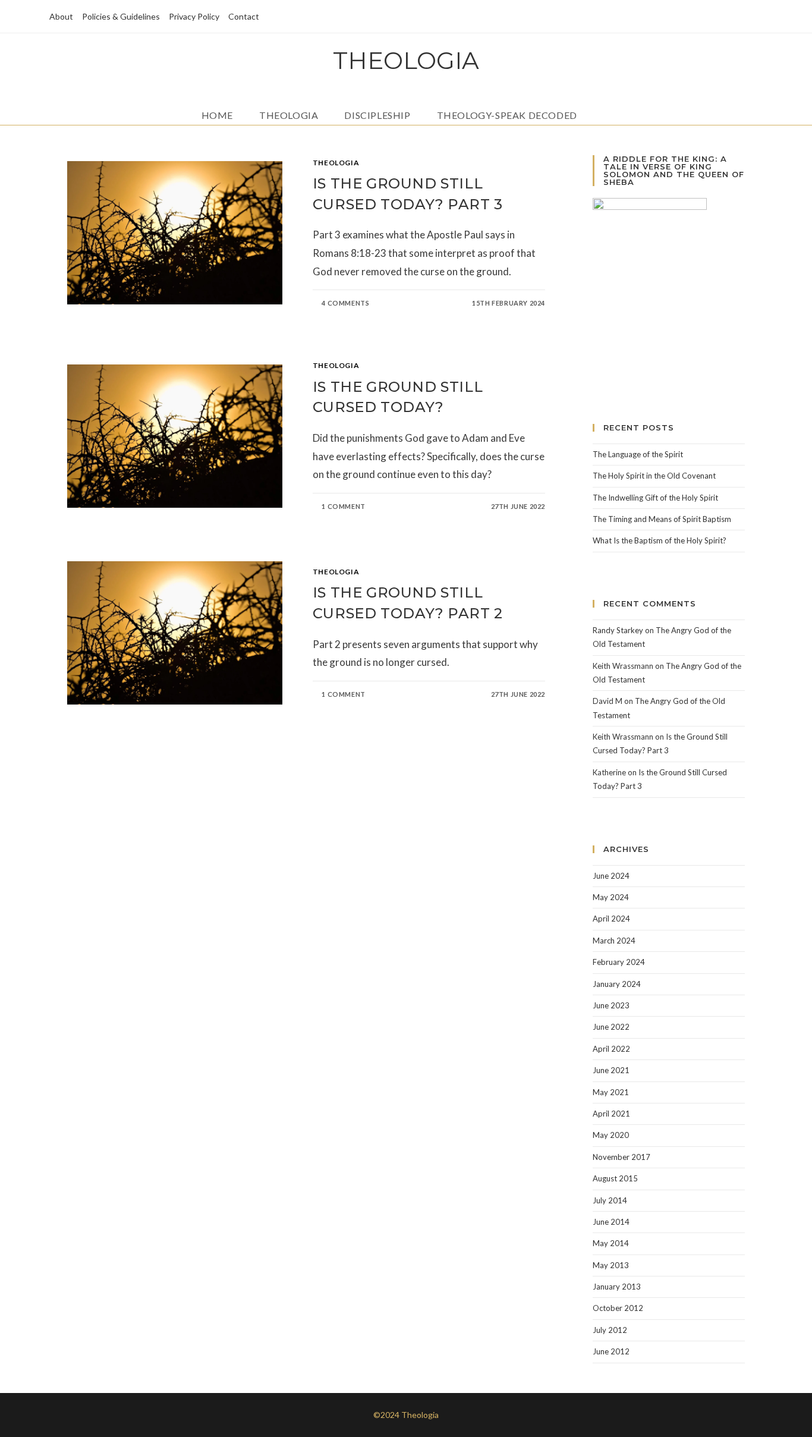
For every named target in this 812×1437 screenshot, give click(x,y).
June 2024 (611, 876)
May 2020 (611, 1135)
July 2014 (610, 1200)
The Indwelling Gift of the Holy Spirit (655, 497)
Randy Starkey (618, 630)
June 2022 (611, 1027)
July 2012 (610, 1330)
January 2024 (617, 984)
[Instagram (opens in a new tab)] (740, 17)
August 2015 (615, 1178)
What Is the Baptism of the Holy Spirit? (659, 540)
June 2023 (611, 1005)
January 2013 (617, 1286)
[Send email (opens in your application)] (756, 17)
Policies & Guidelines (121, 16)
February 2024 (619, 962)
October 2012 (618, 1308)
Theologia (406, 60)
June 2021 (611, 1070)
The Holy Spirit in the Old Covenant (654, 475)
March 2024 (614, 940)
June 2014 (611, 1222)
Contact (243, 16)
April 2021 (611, 1113)
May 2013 (611, 1265)
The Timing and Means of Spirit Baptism (662, 519)
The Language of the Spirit (638, 454)
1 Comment (343, 506)
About (61, 16)
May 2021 (611, 1092)
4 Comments (345, 303)
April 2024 (611, 918)
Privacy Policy (194, 16)
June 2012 (611, 1351)
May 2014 (611, 1243)
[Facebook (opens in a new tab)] (723, 17)
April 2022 (611, 1049)
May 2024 (611, 897)
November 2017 (621, 1157)
